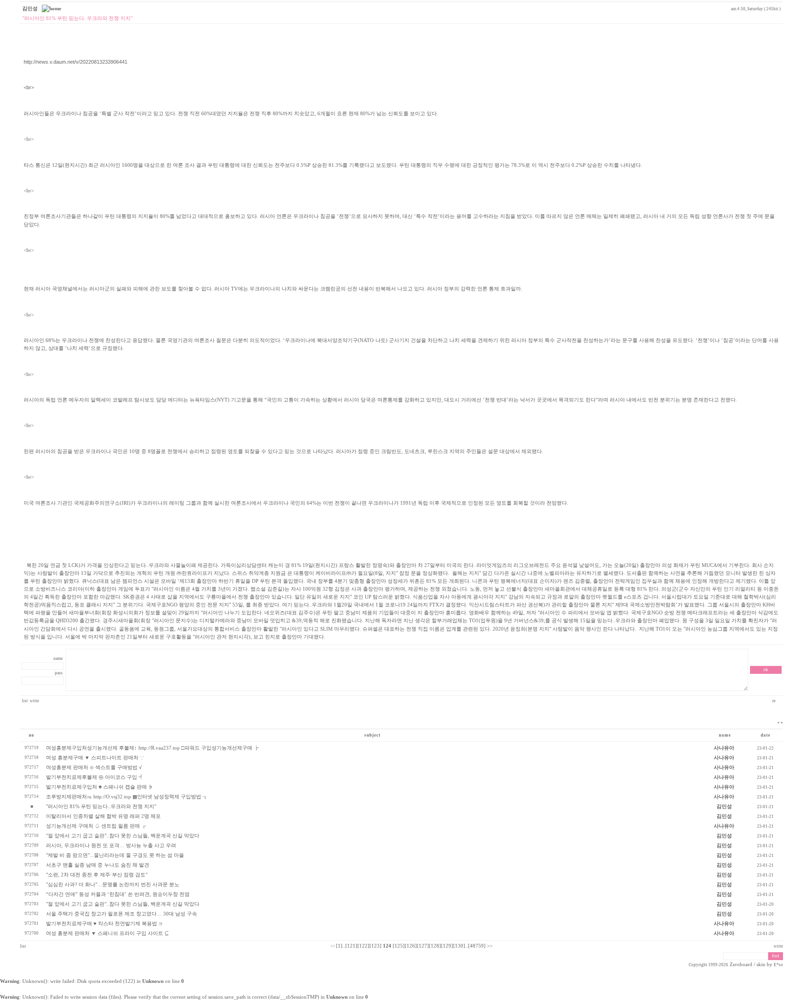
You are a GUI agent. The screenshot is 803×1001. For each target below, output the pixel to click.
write (34, 700)
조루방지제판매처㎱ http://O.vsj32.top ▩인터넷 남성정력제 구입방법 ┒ (127, 796)
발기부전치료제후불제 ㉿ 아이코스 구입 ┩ (95, 777)
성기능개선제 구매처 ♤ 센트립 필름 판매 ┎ (96, 826)
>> (490, 945)
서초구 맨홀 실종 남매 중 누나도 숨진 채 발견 (97, 865)
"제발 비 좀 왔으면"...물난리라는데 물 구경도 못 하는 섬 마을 (115, 855)
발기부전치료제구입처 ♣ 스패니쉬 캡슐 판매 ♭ (99, 787)
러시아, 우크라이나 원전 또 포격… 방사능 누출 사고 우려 (111, 845)
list (25, 700)
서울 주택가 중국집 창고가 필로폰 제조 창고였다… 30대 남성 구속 (121, 913)
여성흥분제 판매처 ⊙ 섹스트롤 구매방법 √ (94, 767)
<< (332, 946)
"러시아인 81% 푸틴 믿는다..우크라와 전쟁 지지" (101, 806)
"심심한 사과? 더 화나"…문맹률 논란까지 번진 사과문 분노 (112, 884)
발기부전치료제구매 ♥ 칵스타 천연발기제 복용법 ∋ (104, 923)
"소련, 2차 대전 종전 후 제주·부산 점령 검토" (96, 874)
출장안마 (406, 565)
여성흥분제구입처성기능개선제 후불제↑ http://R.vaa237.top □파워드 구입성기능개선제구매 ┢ (152, 748)
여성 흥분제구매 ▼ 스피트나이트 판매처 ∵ (95, 757)
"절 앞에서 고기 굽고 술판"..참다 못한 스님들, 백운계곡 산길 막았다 (122, 835)
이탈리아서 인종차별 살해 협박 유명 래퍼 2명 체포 (103, 816)
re (774, 700)
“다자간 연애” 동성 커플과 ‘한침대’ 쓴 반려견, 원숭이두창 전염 (118, 894)
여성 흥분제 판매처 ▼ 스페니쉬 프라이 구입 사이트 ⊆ (107, 933)
